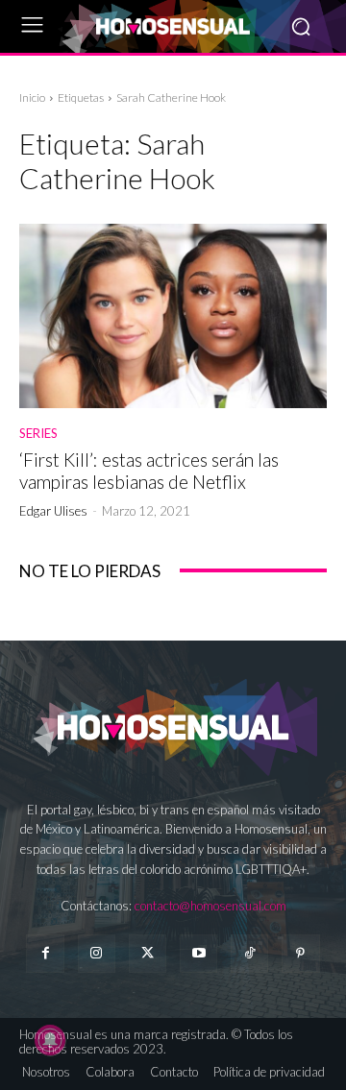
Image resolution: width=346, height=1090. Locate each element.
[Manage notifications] (50, 1040)
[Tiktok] (249, 953)
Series (38, 433)
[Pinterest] (300, 953)
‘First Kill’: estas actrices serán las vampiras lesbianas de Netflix (149, 470)
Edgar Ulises (53, 511)
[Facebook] (44, 953)
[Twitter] (147, 953)
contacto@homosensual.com (210, 905)
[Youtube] (198, 953)
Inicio (32, 97)
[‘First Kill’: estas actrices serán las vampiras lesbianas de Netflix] (173, 316)
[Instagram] (96, 953)
